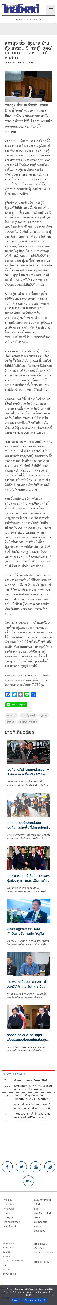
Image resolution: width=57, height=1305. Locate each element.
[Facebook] (7, 1167)
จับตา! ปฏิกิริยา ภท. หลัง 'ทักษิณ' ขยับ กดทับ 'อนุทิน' (25, 931)
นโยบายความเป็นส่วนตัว (35, 1300)
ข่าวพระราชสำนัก (12, 1222)
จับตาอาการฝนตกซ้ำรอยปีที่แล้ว (31, 1080)
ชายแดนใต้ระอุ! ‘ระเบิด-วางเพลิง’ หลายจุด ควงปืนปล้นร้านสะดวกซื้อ (32, 1106)
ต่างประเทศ (8, 1243)
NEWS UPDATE (14, 1074)
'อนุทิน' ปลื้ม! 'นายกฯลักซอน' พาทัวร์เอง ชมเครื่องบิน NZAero (28, 772)
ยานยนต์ (7, 1256)
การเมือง (8, 1200)
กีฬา (36, 1208)
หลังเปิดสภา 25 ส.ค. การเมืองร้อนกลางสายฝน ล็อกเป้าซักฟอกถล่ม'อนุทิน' (33, 1088)
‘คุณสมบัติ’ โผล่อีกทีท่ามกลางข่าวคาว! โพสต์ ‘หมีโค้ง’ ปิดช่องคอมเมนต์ (32, 1115)
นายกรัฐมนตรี (28, 715)
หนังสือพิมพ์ (10, 1226)
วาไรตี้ (37, 1204)
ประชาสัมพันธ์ (40, 1222)
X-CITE (6, 1252)
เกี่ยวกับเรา (39, 1248)
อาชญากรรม (9, 1247)
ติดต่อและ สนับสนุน (43, 1252)
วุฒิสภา (10, 721)
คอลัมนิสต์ (9, 1208)
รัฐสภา (44, 715)
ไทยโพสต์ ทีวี (9, 1274)
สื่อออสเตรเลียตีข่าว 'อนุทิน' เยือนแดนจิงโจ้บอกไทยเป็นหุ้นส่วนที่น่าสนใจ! (27, 1040)
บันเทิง (6, 1269)
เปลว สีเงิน (9, 1204)
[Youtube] (35, 1167)
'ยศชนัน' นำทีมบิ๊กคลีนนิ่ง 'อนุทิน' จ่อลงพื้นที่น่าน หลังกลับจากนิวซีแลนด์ (28, 827)
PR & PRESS (40, 1244)
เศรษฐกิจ (8, 1217)
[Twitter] (21, 1167)
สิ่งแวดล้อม (39, 1230)
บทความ (8, 1213)
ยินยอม (15, 1300)
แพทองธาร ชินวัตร (28, 721)
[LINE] (28, 1181)
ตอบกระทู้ (11, 715)
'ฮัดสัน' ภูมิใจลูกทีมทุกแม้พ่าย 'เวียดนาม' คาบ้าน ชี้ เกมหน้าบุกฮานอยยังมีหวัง (31, 1097)
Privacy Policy (41, 1261)
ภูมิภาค (37, 1226)
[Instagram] (50, 1167)
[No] (53, 1295)
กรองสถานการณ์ (42, 1200)
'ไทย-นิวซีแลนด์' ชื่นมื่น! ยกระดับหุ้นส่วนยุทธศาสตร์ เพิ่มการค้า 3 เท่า (28, 880)
